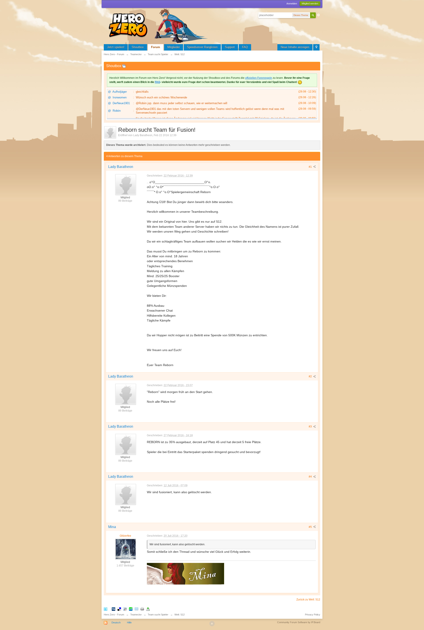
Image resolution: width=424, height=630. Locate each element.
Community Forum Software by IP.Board (298, 622)
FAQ (245, 47)
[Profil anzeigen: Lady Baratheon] (125, 184)
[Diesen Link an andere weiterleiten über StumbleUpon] (130, 609)
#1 (310, 166)
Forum (155, 47)
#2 (310, 376)
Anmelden (291, 3)
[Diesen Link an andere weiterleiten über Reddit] (125, 609)
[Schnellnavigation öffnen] (316, 47)
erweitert (318, 15)
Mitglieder (173, 47)
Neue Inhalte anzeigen (295, 47)
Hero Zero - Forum (114, 614)
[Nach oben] (212, 623)
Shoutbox (138, 47)
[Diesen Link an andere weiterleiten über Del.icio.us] (119, 609)
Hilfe (129, 622)
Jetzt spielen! (115, 47)
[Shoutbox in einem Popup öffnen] (124, 66)
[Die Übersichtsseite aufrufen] (159, 25)
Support (230, 47)
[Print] (142, 609)
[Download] (148, 609)
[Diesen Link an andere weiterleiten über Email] (136, 609)
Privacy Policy (312, 614)
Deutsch (116, 622)
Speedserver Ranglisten (202, 47)
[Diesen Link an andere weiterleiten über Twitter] (105, 609)
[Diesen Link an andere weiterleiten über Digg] (113, 609)
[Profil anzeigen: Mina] (125, 548)
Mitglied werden (310, 3)
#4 (310, 476)
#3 (310, 426)
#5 (310, 526)
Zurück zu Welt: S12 (308, 599)
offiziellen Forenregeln (258, 77)
